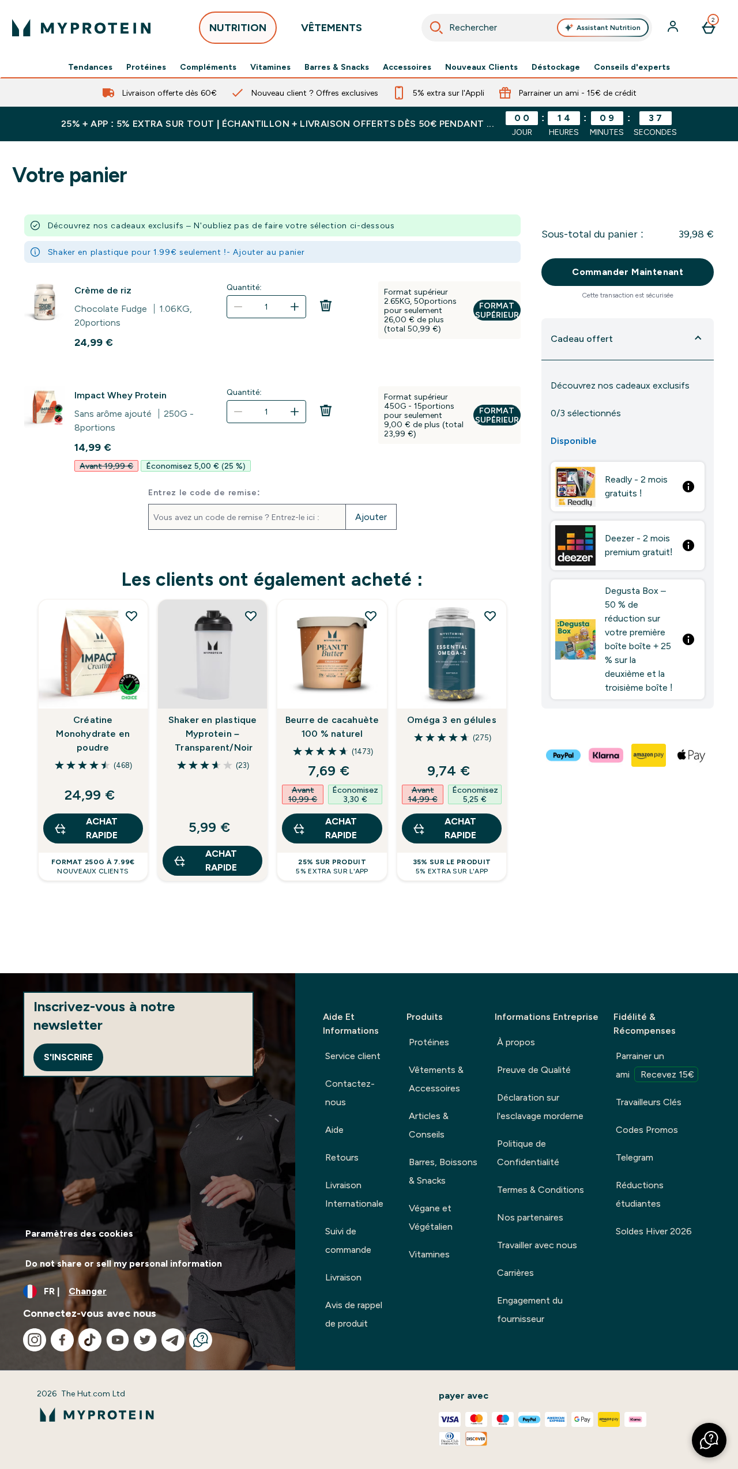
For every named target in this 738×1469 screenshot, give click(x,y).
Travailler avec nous (537, 1245)
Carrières (515, 1273)
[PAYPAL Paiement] (564, 755)
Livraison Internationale (354, 1194)
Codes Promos (647, 1130)
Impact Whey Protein (120, 395)
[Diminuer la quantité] (238, 307)
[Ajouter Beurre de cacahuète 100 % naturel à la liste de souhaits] (370, 615)
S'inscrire (68, 1057)
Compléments (208, 67)
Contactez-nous (350, 1093)
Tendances (90, 67)
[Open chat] (200, 1339)
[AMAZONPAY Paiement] (649, 755)
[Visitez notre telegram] (172, 1339)
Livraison (343, 1277)
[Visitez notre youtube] (117, 1339)
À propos (516, 1042)
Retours (342, 1157)
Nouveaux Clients (481, 67)
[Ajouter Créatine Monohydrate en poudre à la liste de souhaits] (131, 615)
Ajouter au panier (268, 252)
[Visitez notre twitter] (145, 1339)
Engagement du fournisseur (530, 1309)
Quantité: (244, 287)
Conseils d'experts (632, 67)
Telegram (634, 1157)
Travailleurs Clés (648, 1102)
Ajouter (371, 517)
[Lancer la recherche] (436, 28)
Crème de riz (102, 290)
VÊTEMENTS (331, 27)
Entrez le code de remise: (204, 492)
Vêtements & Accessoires (436, 1079)
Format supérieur (497, 310)
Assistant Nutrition (609, 28)
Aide (334, 1130)
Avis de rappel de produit (353, 1314)
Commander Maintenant (627, 272)
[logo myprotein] (81, 27)
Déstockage (556, 67)
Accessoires (407, 67)
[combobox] (536, 28)
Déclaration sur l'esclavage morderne (540, 1107)
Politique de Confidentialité (528, 1153)
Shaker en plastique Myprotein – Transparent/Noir (212, 733)
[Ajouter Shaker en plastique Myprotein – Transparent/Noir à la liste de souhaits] (250, 615)
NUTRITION (237, 27)
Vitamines (270, 67)
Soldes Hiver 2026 (654, 1231)
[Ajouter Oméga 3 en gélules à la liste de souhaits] (490, 615)
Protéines (146, 67)
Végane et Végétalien (431, 1217)
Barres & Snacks (336, 67)
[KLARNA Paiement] (606, 755)
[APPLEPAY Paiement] (692, 755)
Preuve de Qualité (534, 1070)
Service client (353, 1056)
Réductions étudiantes (640, 1194)
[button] (709, 1440)
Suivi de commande (348, 1240)
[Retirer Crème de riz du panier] (326, 323)
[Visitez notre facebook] (62, 1339)
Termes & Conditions (540, 1190)
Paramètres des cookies (79, 1233)
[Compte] (674, 28)
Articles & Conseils (429, 1125)
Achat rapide (102, 828)
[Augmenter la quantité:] (295, 307)
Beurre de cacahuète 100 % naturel (332, 727)
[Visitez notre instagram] (34, 1339)
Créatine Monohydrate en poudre (93, 733)
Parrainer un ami (655, 1065)
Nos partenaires (530, 1217)
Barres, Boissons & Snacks (443, 1171)
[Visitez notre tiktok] (89, 1339)
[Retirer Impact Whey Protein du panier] (326, 428)
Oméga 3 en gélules (451, 720)
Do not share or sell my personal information (123, 1263)
